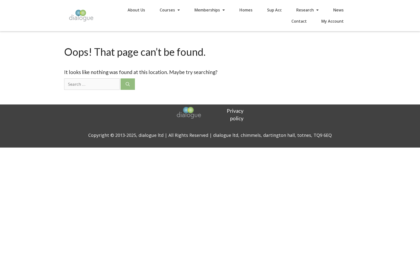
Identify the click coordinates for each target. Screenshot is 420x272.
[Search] (128, 84)
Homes (246, 10)
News (338, 10)
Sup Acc (274, 10)
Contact (299, 21)
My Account (332, 21)
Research (305, 10)
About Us (136, 10)
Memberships (207, 10)
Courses (167, 10)
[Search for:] (92, 84)
